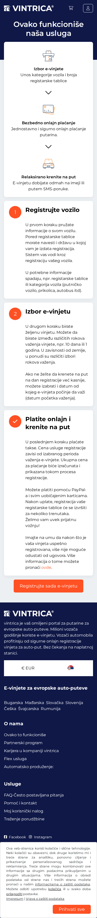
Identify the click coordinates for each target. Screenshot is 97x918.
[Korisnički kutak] (88, 8)
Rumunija (50, 708)
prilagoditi (14, 894)
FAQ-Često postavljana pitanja (34, 795)
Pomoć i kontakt (20, 803)
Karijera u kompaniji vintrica (31, 750)
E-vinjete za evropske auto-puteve (46, 688)
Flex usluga (15, 758)
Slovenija (74, 702)
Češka (10, 708)
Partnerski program (23, 742)
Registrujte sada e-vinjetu (48, 586)
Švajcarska (28, 708)
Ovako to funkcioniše (25, 734)
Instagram (43, 837)
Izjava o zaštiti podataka (45, 899)
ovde (46, 567)
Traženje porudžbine (24, 819)
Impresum (14, 899)
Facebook (17, 837)
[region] (48, 914)
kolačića (54, 889)
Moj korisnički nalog (23, 811)
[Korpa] (71, 8)
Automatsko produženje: (28, 766)
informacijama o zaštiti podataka (62, 884)
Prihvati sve (72, 909)
